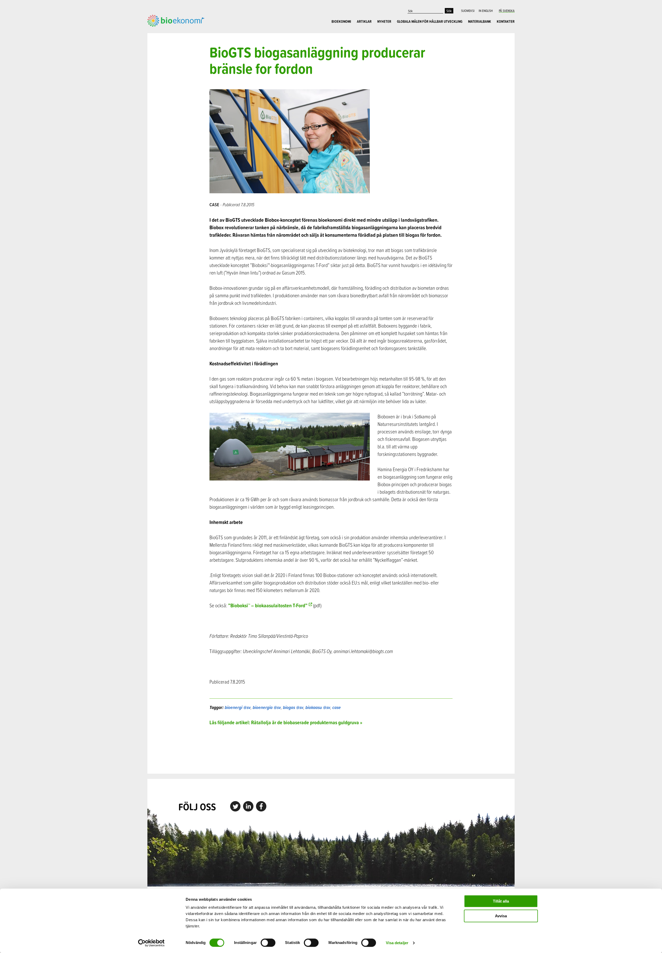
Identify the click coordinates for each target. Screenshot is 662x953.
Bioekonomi (341, 21)
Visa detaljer (397, 943)
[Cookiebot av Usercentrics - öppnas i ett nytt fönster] (151, 943)
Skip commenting (331, 750)
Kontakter (506, 21)
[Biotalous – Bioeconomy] (175, 20)
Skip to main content (165, 32)
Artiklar (364, 21)
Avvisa (501, 916)
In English (486, 10)
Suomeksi (468, 10)
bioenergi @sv (238, 707)
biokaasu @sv (317, 707)
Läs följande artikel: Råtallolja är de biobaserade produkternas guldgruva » (285, 722)
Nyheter (384, 21)
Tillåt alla (501, 901)
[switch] (268, 943)
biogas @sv (293, 707)
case (336, 707)
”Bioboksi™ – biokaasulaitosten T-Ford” (267, 605)
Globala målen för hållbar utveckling (429, 21)
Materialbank (479, 21)
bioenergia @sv (267, 707)
